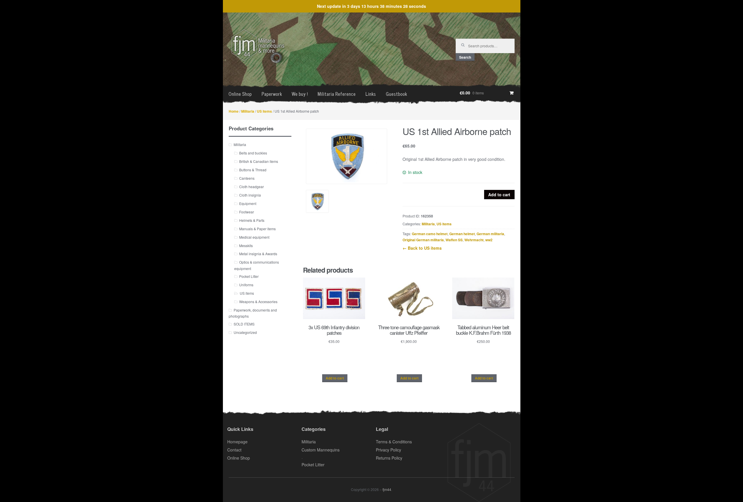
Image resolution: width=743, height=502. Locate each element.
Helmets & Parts (251, 220)
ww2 (489, 239)
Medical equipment (254, 237)
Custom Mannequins (321, 450)
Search (465, 57)
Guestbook (396, 94)
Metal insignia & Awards (258, 253)
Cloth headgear (251, 186)
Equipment (247, 203)
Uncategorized (245, 332)
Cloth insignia (250, 194)
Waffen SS (454, 239)
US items (264, 111)
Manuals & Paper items (257, 228)
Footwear (246, 211)
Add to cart (499, 194)
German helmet (462, 233)
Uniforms (246, 284)
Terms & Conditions (394, 442)
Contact (234, 450)
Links (370, 94)
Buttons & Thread (252, 169)
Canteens (247, 178)
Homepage (237, 442)
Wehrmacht (474, 239)
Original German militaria (423, 239)
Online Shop (240, 94)
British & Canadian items (258, 161)
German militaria (490, 233)
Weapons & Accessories (258, 301)
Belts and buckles (253, 152)
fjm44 (387, 489)
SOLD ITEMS (244, 323)
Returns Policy (389, 458)
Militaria (247, 111)
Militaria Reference (337, 94)
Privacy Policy (388, 450)
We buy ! (300, 94)
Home (234, 111)
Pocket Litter (249, 276)
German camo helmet (430, 233)
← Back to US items (422, 248)
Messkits (246, 245)
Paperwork (272, 94)
